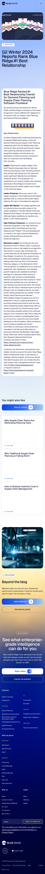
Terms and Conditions (10, 830)
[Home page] (10, 3)
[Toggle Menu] (41, 3)
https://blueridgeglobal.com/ (22, 365)
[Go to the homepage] (11, 843)
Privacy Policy (7, 832)
